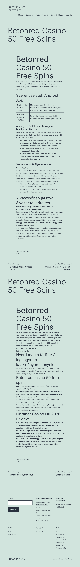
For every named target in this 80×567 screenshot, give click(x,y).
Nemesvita (29, 15)
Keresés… (11, 498)
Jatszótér (45, 15)
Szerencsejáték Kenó (43, 502)
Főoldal (21, 15)
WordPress (68, 559)
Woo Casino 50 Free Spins (26, 348)
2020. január (12, 534)
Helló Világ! (60, 507)
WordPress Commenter (64, 504)
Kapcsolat (68, 15)
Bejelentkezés (60, 532)
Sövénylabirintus (57, 15)
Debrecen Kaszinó (23, 351)
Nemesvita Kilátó (16, 7)
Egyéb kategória (41, 532)
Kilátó (37, 15)
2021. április (12, 532)
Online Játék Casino (42, 521)
